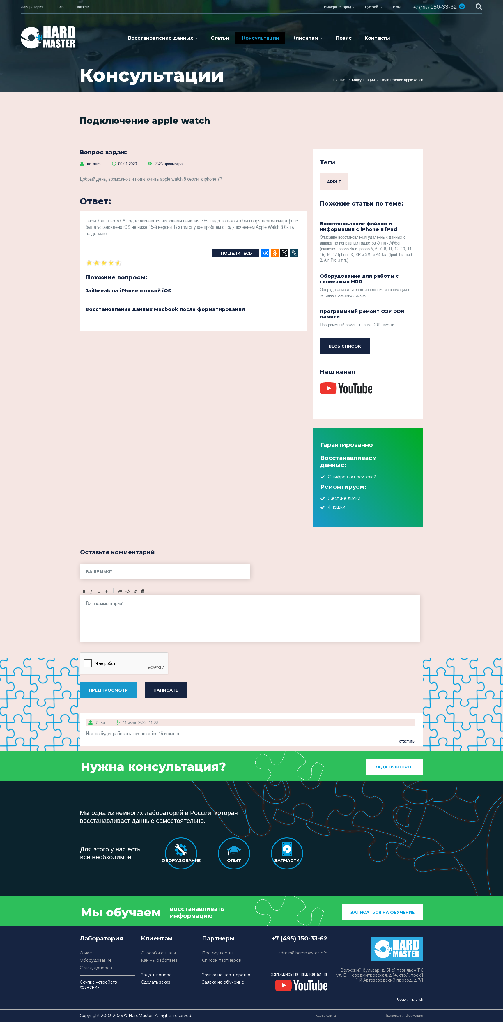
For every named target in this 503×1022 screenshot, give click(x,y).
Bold (84, 591)
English (417, 1000)
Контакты (377, 38)
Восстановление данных (160, 38)
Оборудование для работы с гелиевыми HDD (359, 278)
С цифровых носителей (352, 476)
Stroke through (106, 591)
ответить (407, 740)
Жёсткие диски (344, 498)
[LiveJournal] (294, 253)
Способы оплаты (158, 953)
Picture (143, 591)
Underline (99, 591)
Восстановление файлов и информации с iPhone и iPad (358, 226)
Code (128, 591)
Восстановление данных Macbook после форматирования (165, 309)
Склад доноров (96, 968)
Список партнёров (221, 960)
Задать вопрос (395, 767)
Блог (61, 7)
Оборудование (96, 960)
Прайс (344, 38)
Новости (82, 7)
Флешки (336, 507)
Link (135, 591)
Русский (402, 1000)
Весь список (345, 346)
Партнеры (218, 938)
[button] (462, 6)
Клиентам (305, 38)
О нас (86, 953)
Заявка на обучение (223, 982)
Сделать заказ (155, 982)
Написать (165, 690)
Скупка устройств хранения (98, 985)
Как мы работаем (159, 960)
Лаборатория (32, 7)
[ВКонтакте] (265, 253)
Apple (334, 182)
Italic (91, 591)
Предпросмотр (108, 690)
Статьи (220, 38)
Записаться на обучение (382, 912)
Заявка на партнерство (226, 975)
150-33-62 (435, 6)
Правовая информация (404, 1016)
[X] (284, 253)
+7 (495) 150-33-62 (299, 938)
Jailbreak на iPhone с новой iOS (128, 290)
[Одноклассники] (275, 253)
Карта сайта (326, 1016)
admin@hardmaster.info (302, 953)
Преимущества (218, 953)
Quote (120, 591)
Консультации (260, 38)
